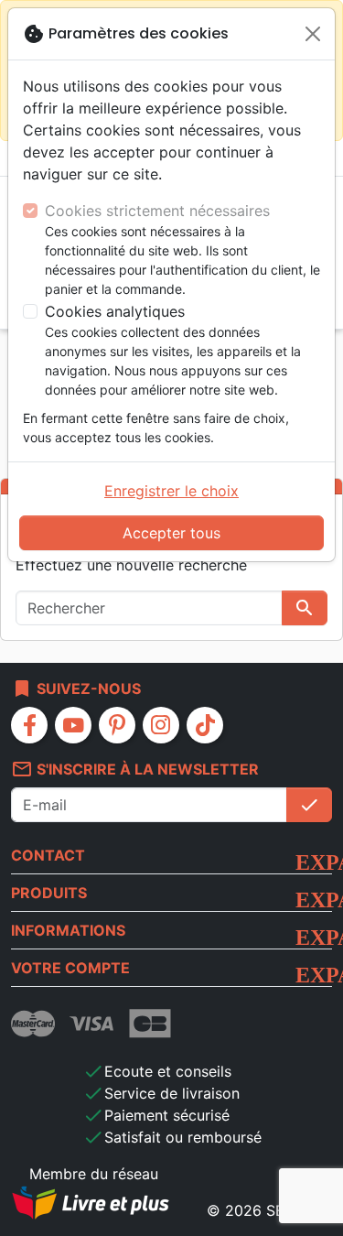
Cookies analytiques (115, 311)
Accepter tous (171, 533)
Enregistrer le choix (171, 491)
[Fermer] (312, 34)
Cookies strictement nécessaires (157, 210)
